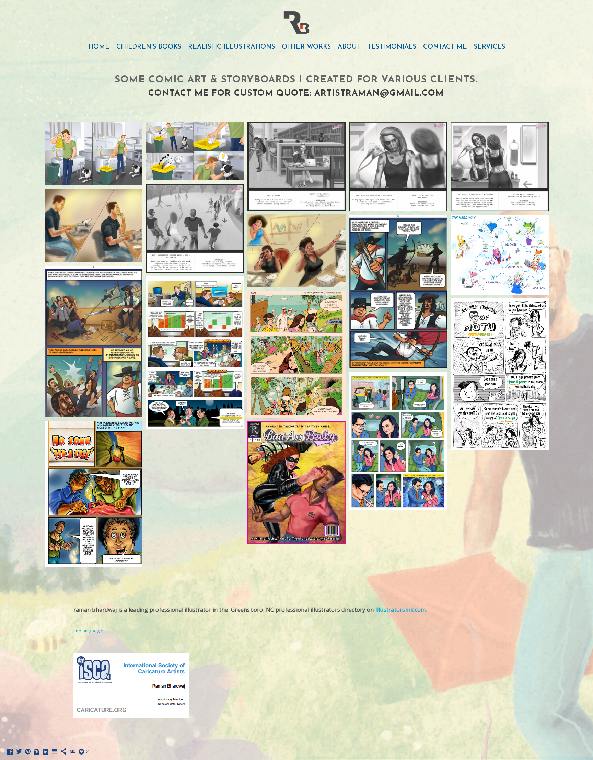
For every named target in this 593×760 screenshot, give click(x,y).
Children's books (148, 47)
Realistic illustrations (231, 47)
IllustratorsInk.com (400, 609)
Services (489, 47)
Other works (306, 47)
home (98, 47)
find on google (88, 631)
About (349, 47)
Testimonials (392, 47)
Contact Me (445, 47)
